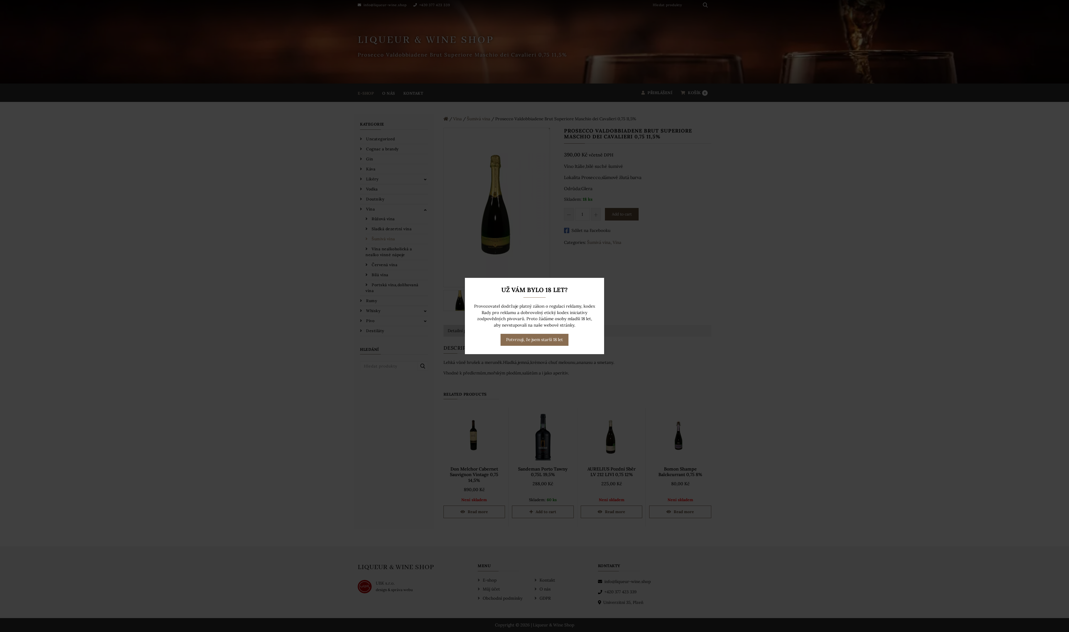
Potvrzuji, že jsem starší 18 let (534, 339)
